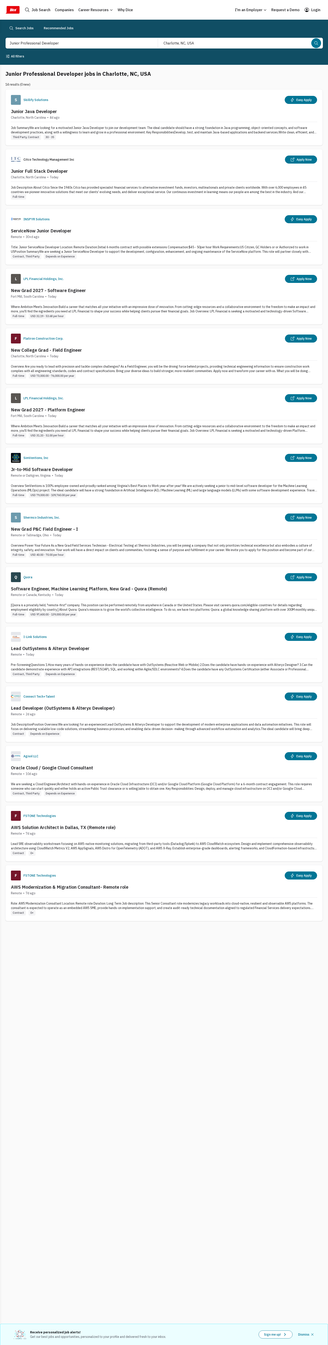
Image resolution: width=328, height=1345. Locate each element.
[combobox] (77, 43)
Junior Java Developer (34, 111)
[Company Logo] (16, 100)
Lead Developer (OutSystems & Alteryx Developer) (63, 708)
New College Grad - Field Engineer (46, 350)
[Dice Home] (12, 10)
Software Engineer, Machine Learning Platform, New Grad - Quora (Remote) (89, 589)
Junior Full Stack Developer (39, 171)
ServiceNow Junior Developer (41, 231)
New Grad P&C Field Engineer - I (44, 529)
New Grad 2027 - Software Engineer (48, 290)
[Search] (316, 43)
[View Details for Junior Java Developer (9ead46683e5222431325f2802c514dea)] (164, 117)
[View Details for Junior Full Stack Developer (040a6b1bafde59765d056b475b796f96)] (164, 177)
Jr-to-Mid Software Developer (42, 469)
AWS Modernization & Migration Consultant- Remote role (69, 887)
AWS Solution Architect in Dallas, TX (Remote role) (63, 827)
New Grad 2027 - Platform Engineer (48, 410)
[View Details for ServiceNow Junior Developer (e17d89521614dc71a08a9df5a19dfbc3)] (164, 237)
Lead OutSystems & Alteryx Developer (50, 648)
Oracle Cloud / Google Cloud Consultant (52, 768)
